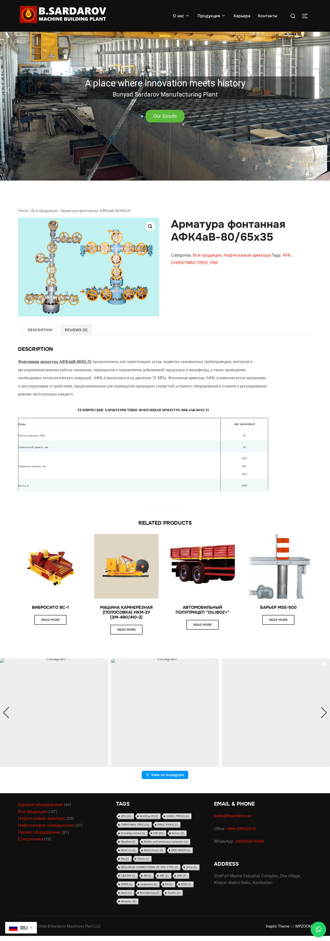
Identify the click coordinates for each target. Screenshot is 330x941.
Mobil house (153, 850)
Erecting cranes (133, 833)
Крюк (126, 892)
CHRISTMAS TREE (189, 262)
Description (40, 330)
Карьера (242, 16)
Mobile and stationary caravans (165, 841)
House (178, 833)
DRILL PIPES (168, 824)
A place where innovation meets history (165, 83)
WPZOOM (303, 926)
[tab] (40, 330)
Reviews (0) (76, 330)
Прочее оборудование (39, 832)
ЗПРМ (126, 884)
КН (168, 884)
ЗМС (181, 875)
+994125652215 (241, 828)
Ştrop (191, 867)
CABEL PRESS (177, 816)
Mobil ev (128, 850)
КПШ (186, 884)
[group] (54, 713)
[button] (165, 90)
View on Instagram (167, 775)
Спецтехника (30, 839)
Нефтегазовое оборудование (46, 825)
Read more (50, 620)
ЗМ (147, 875)
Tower (143, 858)
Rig (125, 858)
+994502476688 (249, 841)
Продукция (208, 16)
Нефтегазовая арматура (247, 255)
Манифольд (149, 892)
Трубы (174, 892)
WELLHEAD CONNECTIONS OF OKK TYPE (149, 867)
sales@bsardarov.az (232, 815)
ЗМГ (164, 875)
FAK (214, 262)
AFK (287, 255)
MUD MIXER (180, 850)
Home (23, 210)
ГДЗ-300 (128, 875)
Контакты (267, 16)
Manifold (128, 841)
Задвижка (149, 884)
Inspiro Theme (278, 926)
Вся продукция (44, 210)
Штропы (128, 901)
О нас (178, 16)
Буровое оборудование (40, 804)
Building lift (149, 816)
